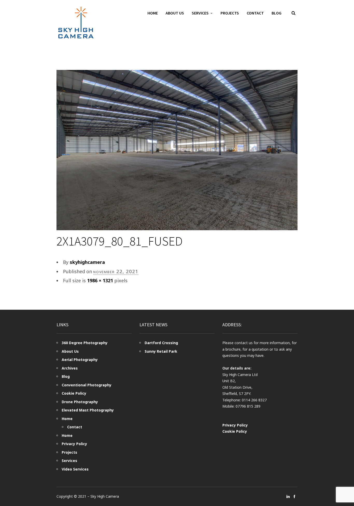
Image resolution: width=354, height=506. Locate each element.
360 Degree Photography (85, 342)
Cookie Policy (74, 393)
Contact (255, 13)
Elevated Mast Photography (88, 410)
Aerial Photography (80, 359)
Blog (276, 13)
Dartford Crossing (161, 342)
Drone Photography (80, 401)
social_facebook (294, 496)
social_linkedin (288, 496)
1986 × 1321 (100, 280)
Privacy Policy (74, 443)
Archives (70, 368)
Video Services (75, 469)
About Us (175, 13)
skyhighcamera (87, 262)
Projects (230, 13)
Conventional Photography (86, 384)
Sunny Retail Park (161, 351)
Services (200, 13)
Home (152, 13)
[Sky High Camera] (75, 22)
